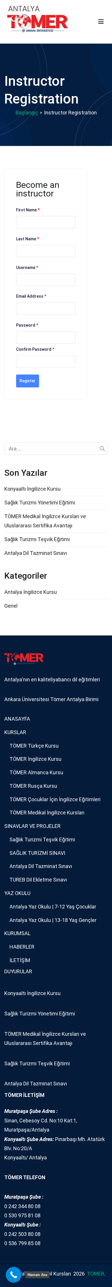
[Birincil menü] (101, 21)
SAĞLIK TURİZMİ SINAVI (37, 853)
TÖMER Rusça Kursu (33, 786)
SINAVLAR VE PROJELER (32, 826)
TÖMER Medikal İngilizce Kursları (46, 813)
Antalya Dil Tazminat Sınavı (35, 553)
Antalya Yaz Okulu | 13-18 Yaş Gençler (52, 920)
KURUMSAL (17, 933)
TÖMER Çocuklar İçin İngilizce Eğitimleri (55, 799)
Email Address (31, 296)
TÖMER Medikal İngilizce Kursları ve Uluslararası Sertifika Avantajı (45, 521)
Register (28, 381)
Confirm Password (35, 349)
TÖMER (95, 1274)
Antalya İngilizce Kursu (30, 592)
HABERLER (21, 947)
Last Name (27, 239)
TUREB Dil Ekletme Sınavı (38, 880)
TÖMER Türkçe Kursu (34, 746)
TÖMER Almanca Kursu (36, 772)
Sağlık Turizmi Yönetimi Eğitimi (39, 503)
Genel (11, 606)
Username (27, 267)
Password (27, 325)
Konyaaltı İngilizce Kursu (32, 489)
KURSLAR (15, 732)
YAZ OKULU (17, 893)
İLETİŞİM (19, 960)
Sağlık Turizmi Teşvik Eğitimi (37, 539)
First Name (28, 210)
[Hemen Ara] (14, 1275)
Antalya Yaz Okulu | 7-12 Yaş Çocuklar (52, 907)
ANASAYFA (17, 719)
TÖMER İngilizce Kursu (35, 759)
